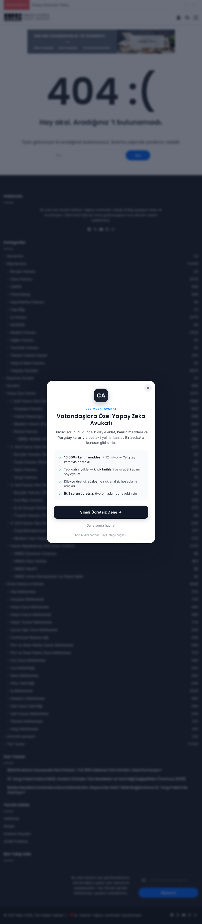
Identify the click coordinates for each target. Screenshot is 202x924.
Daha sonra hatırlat (101, 525)
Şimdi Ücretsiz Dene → (101, 512)
